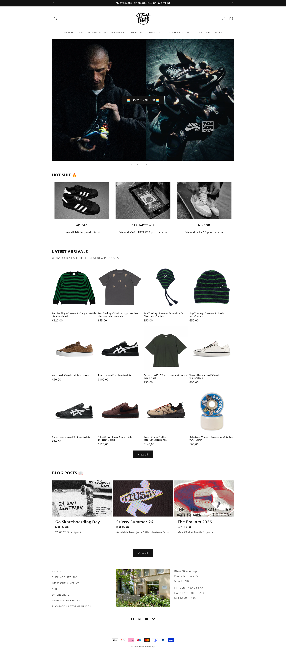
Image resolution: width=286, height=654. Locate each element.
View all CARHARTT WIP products (141, 232)
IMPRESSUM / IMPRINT (65, 583)
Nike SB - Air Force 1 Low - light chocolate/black (115, 438)
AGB (54, 588)
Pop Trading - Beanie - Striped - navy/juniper (207, 314)
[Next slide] (146, 164)
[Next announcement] (233, 3)
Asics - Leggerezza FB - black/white (71, 437)
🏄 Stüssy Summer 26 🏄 (157, 100)
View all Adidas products (80, 232)
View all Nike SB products (202, 232)
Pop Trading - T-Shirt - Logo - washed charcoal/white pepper (118, 314)
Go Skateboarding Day (77, 521)
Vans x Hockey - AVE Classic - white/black (205, 376)
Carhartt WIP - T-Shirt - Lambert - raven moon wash (166, 376)
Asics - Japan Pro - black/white (115, 375)
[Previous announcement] (53, 3)
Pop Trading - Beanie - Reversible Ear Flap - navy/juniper (164, 314)
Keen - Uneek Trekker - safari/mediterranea (156, 438)
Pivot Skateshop (147, 646)
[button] (55, 18)
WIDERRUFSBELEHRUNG (66, 600)
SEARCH (56, 571)
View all (143, 454)
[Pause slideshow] (154, 164)
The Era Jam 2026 (195, 521)
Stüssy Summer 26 (134, 521)
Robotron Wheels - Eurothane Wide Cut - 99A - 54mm (212, 438)
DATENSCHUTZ (61, 594)
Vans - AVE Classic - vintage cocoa (70, 375)
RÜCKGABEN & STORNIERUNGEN (71, 606)
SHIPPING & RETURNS (65, 577)
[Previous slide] (131, 164)
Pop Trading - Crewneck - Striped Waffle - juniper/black (74, 314)
